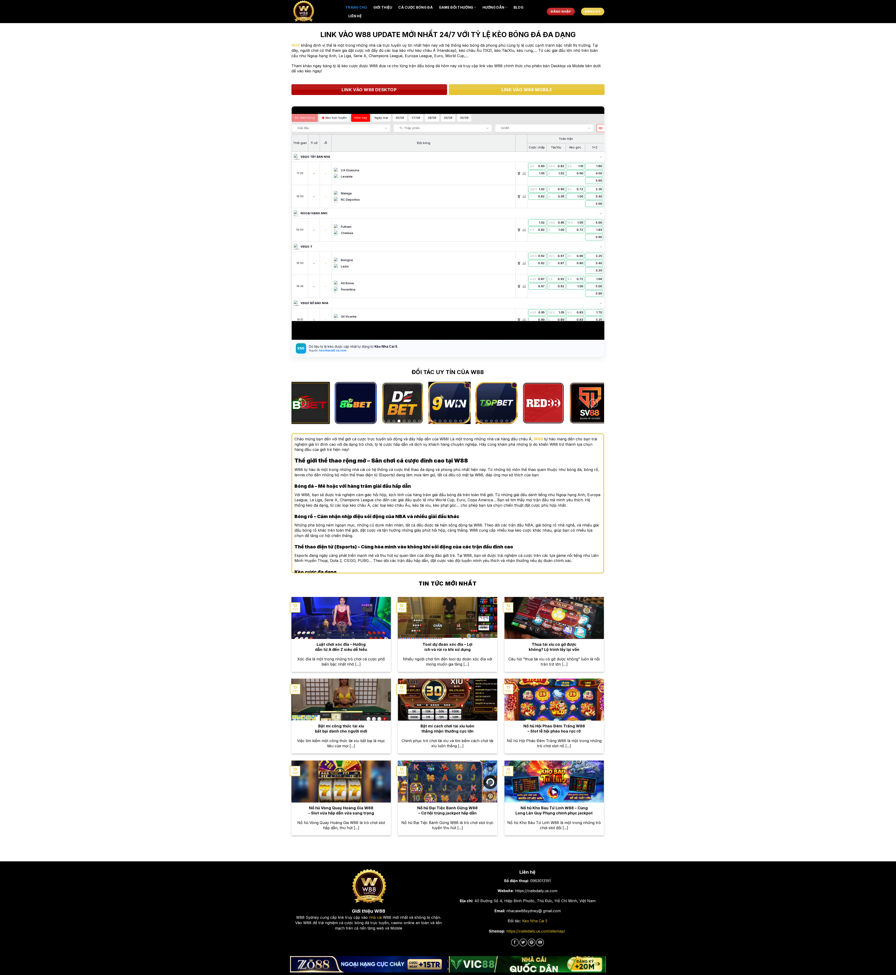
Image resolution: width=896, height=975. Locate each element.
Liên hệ (355, 16)
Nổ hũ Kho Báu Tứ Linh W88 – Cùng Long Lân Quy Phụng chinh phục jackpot (554, 810)
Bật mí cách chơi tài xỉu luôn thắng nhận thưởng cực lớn (447, 728)
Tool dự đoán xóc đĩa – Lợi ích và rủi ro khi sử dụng (447, 647)
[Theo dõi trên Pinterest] (532, 942)
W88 (295, 45)
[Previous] (302, 403)
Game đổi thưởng (456, 7)
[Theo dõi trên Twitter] (523, 942)
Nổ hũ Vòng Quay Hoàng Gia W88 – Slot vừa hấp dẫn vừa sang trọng (341, 810)
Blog (518, 7)
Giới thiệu (382, 7)
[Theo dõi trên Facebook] (515, 942)
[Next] (593, 403)
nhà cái (375, 917)
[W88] (315, 11)
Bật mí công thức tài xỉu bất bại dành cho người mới (341, 728)
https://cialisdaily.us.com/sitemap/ (535, 931)
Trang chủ (356, 7)
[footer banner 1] (368, 964)
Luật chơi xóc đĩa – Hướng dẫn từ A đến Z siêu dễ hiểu (341, 647)
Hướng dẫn (493, 7)
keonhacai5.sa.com (332, 350)
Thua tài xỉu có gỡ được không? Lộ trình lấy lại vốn (554, 647)
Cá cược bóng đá (415, 7)
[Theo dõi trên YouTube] (540, 942)
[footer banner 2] (527, 964)
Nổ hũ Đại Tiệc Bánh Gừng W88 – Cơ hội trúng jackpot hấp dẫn (447, 810)
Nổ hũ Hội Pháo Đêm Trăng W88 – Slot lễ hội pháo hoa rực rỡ (554, 728)
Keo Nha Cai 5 (534, 921)
